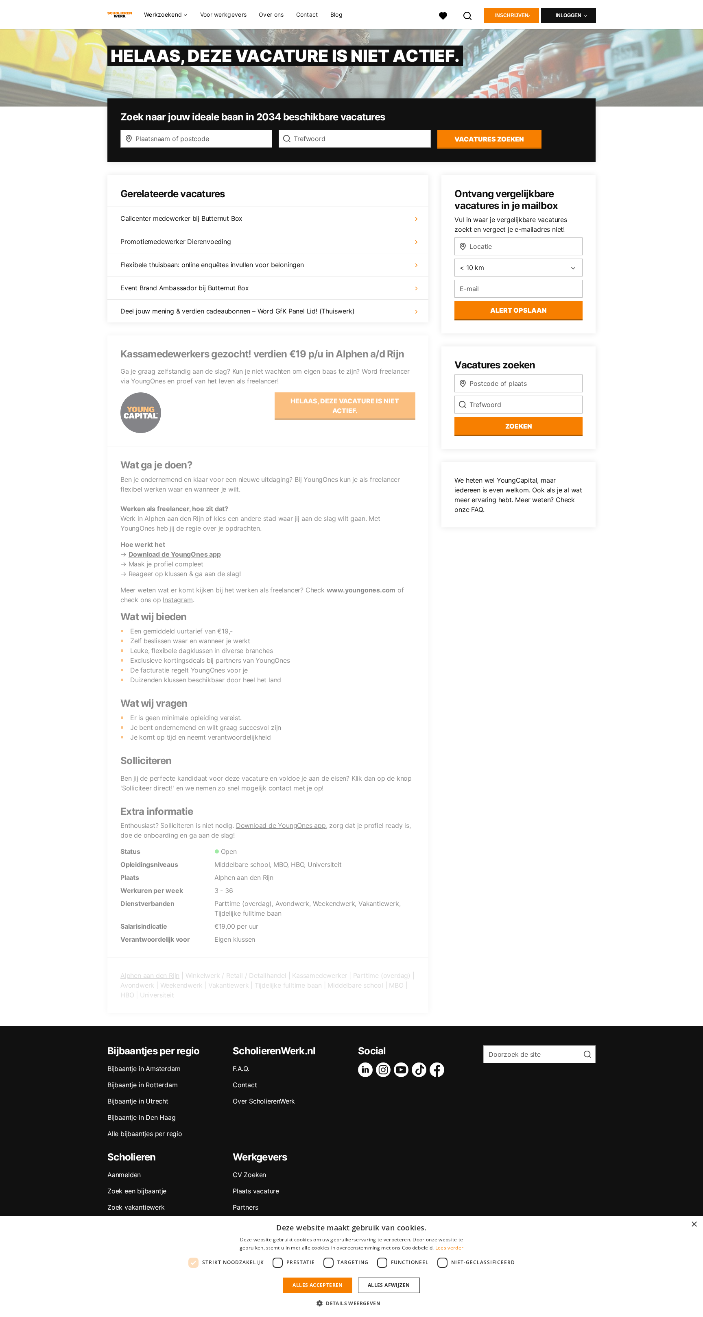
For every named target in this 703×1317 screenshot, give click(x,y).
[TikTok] (421, 1069)
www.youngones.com (361, 590)
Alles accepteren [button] (318, 1285)
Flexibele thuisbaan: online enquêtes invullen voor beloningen (212, 265)
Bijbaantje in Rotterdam (142, 1085)
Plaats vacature (256, 1191)
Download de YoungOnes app (175, 554)
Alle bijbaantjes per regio (144, 1134)
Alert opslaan (518, 310)
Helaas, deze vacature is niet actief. (344, 406)
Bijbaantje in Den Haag (141, 1117)
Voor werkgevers (223, 14)
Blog (336, 14)
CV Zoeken (249, 1175)
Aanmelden (124, 1175)
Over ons (271, 14)
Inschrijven (511, 15)
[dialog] (351, 1266)
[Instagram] (385, 1069)
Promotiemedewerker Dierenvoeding (175, 241)
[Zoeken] (468, 14)
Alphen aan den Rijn (149, 975)
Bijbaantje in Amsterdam (143, 1068)
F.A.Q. (241, 1068)
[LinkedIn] (367, 1069)
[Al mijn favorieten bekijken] (443, 14)
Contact (307, 14)
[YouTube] (403, 1069)
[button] (351, 1303)
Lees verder (449, 1247)
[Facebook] (439, 1069)
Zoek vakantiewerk (136, 1207)
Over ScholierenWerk (264, 1101)
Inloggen (568, 15)
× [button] (694, 1224)
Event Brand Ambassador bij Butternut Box (184, 288)
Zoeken (518, 426)
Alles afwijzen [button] (389, 1285)
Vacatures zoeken (489, 139)
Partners (245, 1207)
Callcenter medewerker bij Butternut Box (181, 218)
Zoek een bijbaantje (136, 1191)
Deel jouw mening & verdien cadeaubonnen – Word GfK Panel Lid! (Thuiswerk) (237, 311)
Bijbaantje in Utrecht (137, 1101)
